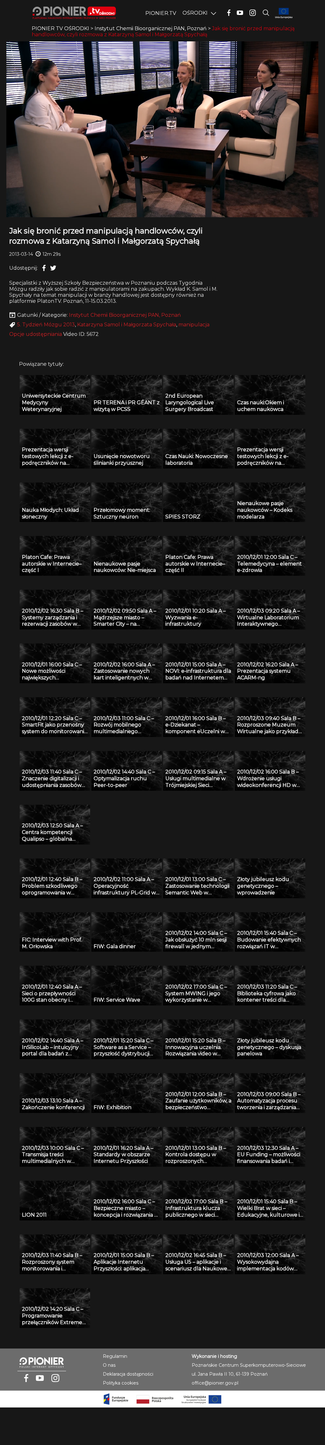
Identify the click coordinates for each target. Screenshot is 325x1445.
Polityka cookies (120, 1383)
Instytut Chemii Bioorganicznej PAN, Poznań (125, 315)
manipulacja (193, 325)
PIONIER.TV (160, 13)
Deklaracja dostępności (128, 1374)
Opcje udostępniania (35, 334)
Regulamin (115, 1356)
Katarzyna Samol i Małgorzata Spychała (126, 325)
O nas (109, 1365)
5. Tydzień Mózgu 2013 (46, 325)
